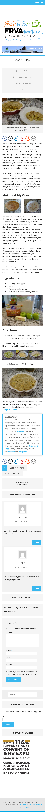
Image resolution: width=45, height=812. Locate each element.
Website (9, 664)
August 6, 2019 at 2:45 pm (22, 567)
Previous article (22, 482)
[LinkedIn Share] (16, 138)
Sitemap (25, 807)
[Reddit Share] (27, 138)
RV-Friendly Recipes (23, 83)
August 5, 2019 (23, 71)
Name (8, 650)
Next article (23, 485)
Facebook (11, 451)
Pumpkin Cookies (9, 410)
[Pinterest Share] (22, 138)
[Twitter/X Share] (10, 138)
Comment (10, 632)
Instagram (23, 451)
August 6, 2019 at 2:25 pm (22, 522)
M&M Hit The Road (17, 468)
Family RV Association (23, 77)
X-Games (20, 431)
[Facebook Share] (4, 138)
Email (8, 657)
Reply (36, 542)
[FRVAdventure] (22, 31)
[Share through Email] (33, 138)
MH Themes (23, 805)
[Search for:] (22, 694)
